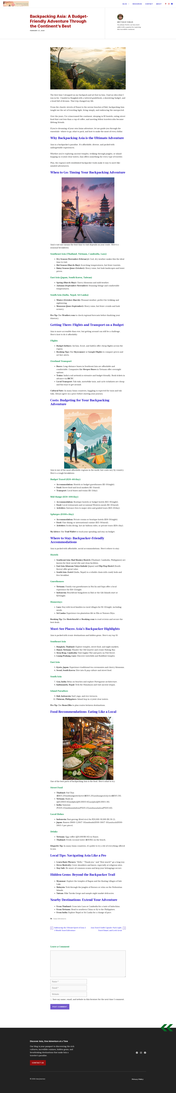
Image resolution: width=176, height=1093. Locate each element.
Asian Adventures (59, 919)
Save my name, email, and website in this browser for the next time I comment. (88, 999)
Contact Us (38, 1063)
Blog (125, 4)
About (159, 4)
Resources (137, 4)
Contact (149, 4)
